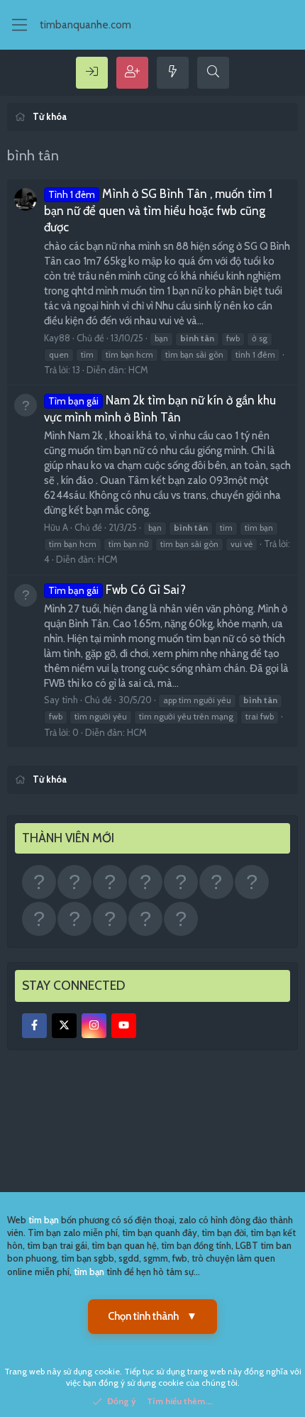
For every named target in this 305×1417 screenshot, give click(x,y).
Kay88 (57, 337)
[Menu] (19, 25)
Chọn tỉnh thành (152, 1316)
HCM (138, 369)
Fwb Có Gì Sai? (117, 590)
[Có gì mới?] (173, 73)
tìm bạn (43, 1219)
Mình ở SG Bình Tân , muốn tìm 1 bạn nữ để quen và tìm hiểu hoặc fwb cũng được (158, 211)
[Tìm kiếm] (213, 73)
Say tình (61, 699)
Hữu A (56, 527)
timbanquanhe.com (85, 24)
